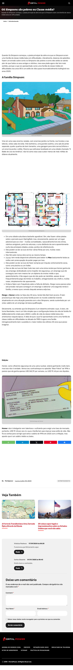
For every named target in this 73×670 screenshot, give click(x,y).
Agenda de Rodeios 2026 (11, 647)
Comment (10, 593)
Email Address (43, 609)
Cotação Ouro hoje (41, 647)
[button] (3, 3)
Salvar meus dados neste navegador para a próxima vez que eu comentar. (34, 619)
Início (5, 21)
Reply (18, 552)
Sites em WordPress (10, 650)
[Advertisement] (36, 37)
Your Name (10, 609)
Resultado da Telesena (61, 647)
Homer (8, 258)
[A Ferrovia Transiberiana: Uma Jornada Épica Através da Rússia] (18, 509)
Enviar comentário (15, 625)
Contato (27, 647)
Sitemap (24, 650)
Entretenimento (13, 21)
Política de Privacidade (39, 650)
